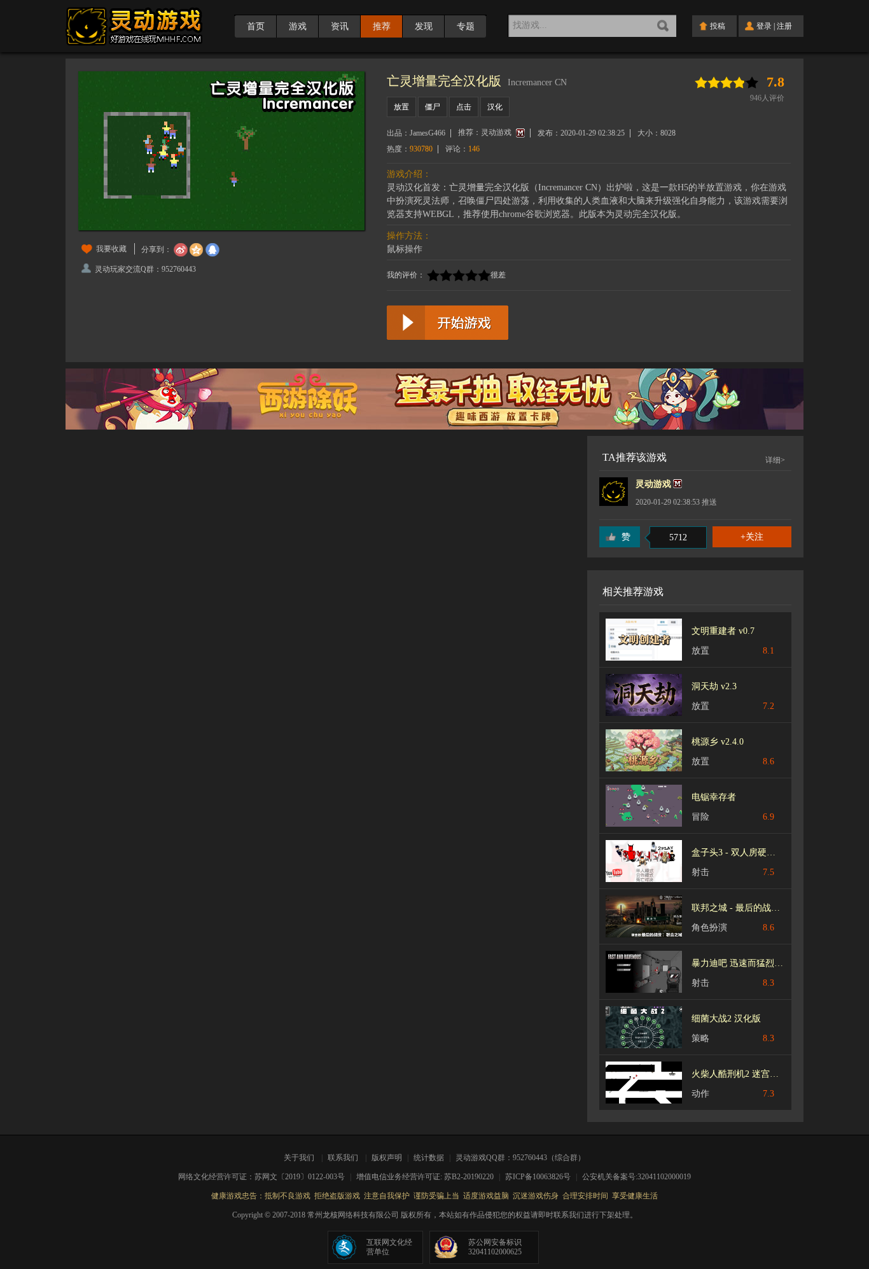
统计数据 (430, 1157)
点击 (463, 106)
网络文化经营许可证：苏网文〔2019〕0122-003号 (265, 1176)
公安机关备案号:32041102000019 (636, 1176)
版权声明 (387, 1157)
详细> (775, 460)
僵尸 (432, 106)
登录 (764, 26)
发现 (424, 26)
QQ (212, 250)
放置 (401, 106)
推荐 (382, 26)
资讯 (340, 26)
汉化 (495, 106)
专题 (466, 26)
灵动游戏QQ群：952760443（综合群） (520, 1157)
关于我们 (301, 1157)
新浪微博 (181, 250)
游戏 (298, 26)
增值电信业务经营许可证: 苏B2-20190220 (429, 1176)
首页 (256, 26)
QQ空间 (197, 250)
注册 (784, 26)
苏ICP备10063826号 (542, 1176)
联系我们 (343, 1157)
